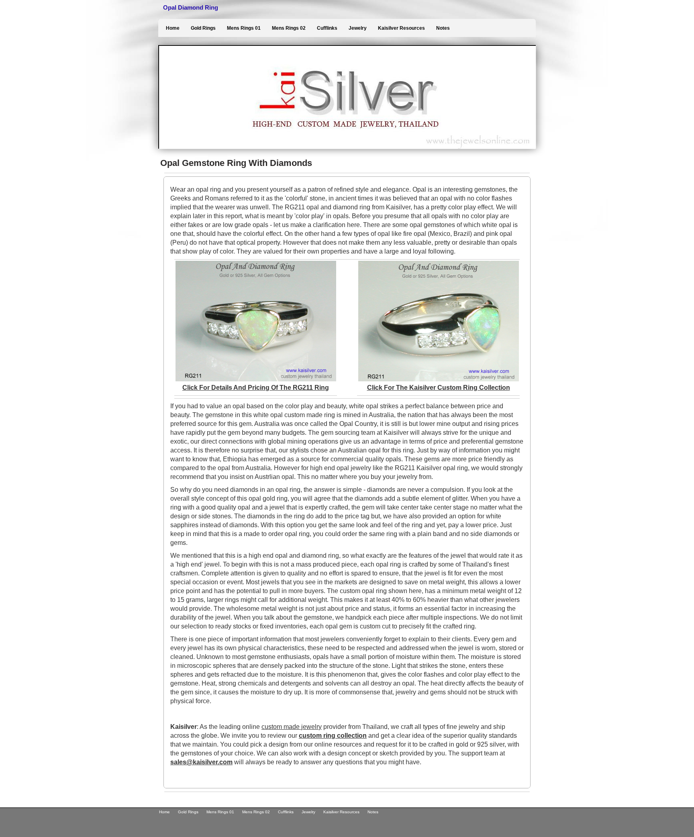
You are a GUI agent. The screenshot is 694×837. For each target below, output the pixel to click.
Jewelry (358, 28)
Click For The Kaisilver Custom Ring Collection (438, 387)
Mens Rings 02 (289, 28)
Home (173, 28)
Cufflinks (327, 28)
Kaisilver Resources (401, 28)
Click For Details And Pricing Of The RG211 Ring (255, 387)
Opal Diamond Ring (190, 7)
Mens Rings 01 (244, 28)
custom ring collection (333, 735)
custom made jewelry (291, 726)
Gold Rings (203, 28)
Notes (443, 28)
